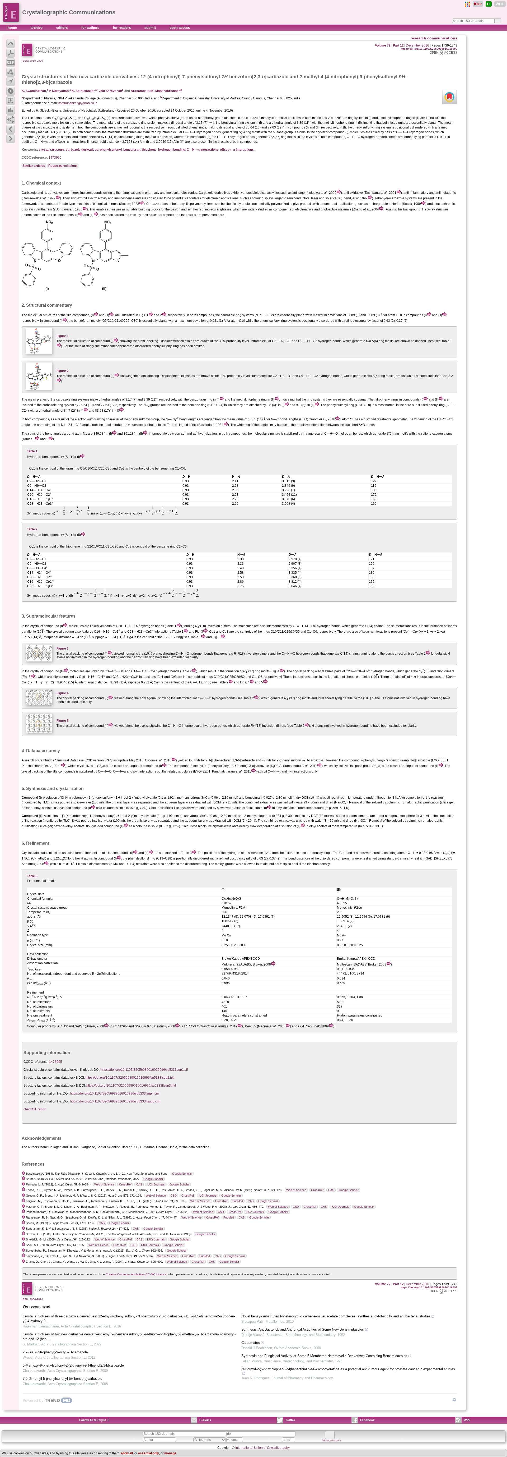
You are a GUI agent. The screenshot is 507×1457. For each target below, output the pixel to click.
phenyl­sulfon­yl (111, 149)
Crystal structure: (36, 1070)
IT (488, 4)
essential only (148, 1453)
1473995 (55, 157)
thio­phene (149, 149)
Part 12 (398, 45)
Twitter (290, 1420)
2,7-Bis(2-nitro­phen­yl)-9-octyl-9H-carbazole (55, 1352)
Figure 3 (63, 648)
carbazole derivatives (82, 149)
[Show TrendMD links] (454, 1400)
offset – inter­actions (237, 149)
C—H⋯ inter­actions (202, 149)
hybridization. (208, 433)
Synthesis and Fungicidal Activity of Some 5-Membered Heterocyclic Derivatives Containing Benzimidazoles (324, 1356)
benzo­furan (131, 149)
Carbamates (250, 1343)
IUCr (478, 4)
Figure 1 (63, 336)
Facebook (367, 1420)
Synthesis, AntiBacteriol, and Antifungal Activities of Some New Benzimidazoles (302, 1329)
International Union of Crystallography (262, 1448)
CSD (174, 1195)
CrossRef (125, 1184)
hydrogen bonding (171, 149)
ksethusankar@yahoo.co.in (77, 103)
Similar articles (33, 166)
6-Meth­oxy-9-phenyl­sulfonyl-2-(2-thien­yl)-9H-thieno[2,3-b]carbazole (73, 1365)
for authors (90, 28)
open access (180, 28)
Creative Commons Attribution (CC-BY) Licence (136, 1274)
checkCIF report (35, 1109)
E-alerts (205, 1420)
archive (37, 28)
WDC (500, 4)
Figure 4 (63, 693)
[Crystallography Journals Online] (467, 4)
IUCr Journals (156, 1184)
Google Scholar (182, 1173)
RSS (467, 1420)
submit (150, 28)
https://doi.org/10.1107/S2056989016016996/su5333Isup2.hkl (130, 1077)
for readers (122, 28)
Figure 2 (63, 371)
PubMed (237, 1201)
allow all (127, 1453)
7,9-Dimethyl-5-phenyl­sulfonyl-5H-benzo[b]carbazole (62, 1379)
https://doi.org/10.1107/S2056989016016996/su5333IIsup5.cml (115, 1101)
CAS (139, 1184)
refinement (89, 853)
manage (170, 1453)
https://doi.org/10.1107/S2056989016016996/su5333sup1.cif (144, 1070)
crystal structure (51, 149)
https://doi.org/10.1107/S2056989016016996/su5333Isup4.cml (114, 1093)
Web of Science (104, 1184)
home (13, 28)
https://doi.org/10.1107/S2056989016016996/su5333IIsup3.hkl (131, 1085)
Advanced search (331, 1440)
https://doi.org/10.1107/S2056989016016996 (429, 48)
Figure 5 (63, 721)
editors (62, 28)
